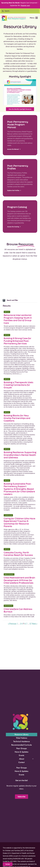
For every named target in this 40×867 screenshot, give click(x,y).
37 (30, 624)
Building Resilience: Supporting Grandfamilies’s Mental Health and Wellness (20, 455)
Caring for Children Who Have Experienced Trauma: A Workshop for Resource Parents (19, 522)
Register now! (25, 5)
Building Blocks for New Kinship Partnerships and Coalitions (17, 418)
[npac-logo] (13, 16)
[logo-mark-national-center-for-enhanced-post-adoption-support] (20, 714)
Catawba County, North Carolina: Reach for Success (18, 553)
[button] (20, 300)
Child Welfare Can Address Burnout (18, 610)
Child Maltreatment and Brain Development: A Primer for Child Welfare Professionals (19, 580)
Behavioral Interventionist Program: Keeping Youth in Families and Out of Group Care (18, 319)
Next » (34, 624)
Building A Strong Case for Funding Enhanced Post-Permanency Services (17, 341)
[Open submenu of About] (33, 758)
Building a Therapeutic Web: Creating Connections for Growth (18, 385)
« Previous (12, 624)
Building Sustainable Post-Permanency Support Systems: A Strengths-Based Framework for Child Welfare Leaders (19, 489)
